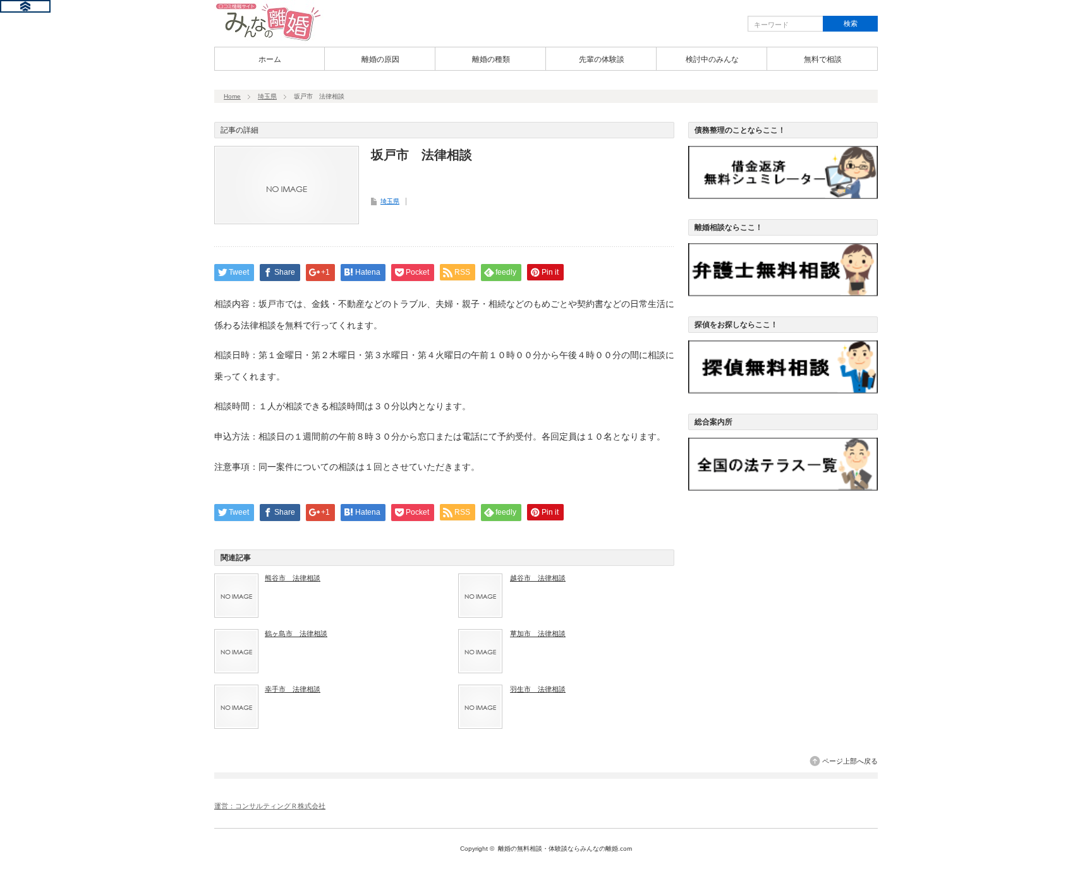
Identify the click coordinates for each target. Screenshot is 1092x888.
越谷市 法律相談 (538, 578)
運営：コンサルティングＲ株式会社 (269, 806)
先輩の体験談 (601, 59)
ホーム (269, 59)
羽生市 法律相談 (538, 689)
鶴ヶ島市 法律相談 (296, 633)
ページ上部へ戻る (850, 761)
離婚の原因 (380, 59)
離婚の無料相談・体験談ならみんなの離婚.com (565, 848)
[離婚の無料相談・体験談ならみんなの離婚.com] (269, 40)
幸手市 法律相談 (292, 689)
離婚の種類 (491, 59)
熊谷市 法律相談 (292, 578)
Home (232, 96)
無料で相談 (823, 59)
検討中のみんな (712, 59)
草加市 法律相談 (538, 633)
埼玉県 (267, 96)
